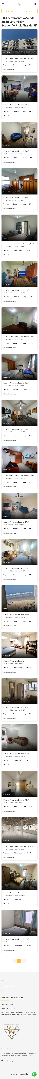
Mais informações (9, 69)
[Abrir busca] (35, 4)
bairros (3, 991)
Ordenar (11, 11)
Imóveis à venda (7, 987)
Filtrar (30, 11)
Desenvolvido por (15, 1074)
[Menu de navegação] (3, 4)
